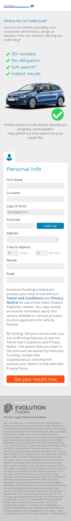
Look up (50, 225)
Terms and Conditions (25, 298)
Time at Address (19, 247)
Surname (13, 193)
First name (15, 180)
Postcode (13, 219)
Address (12, 233)
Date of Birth (16, 206)
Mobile (12, 260)
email (10, 274)
